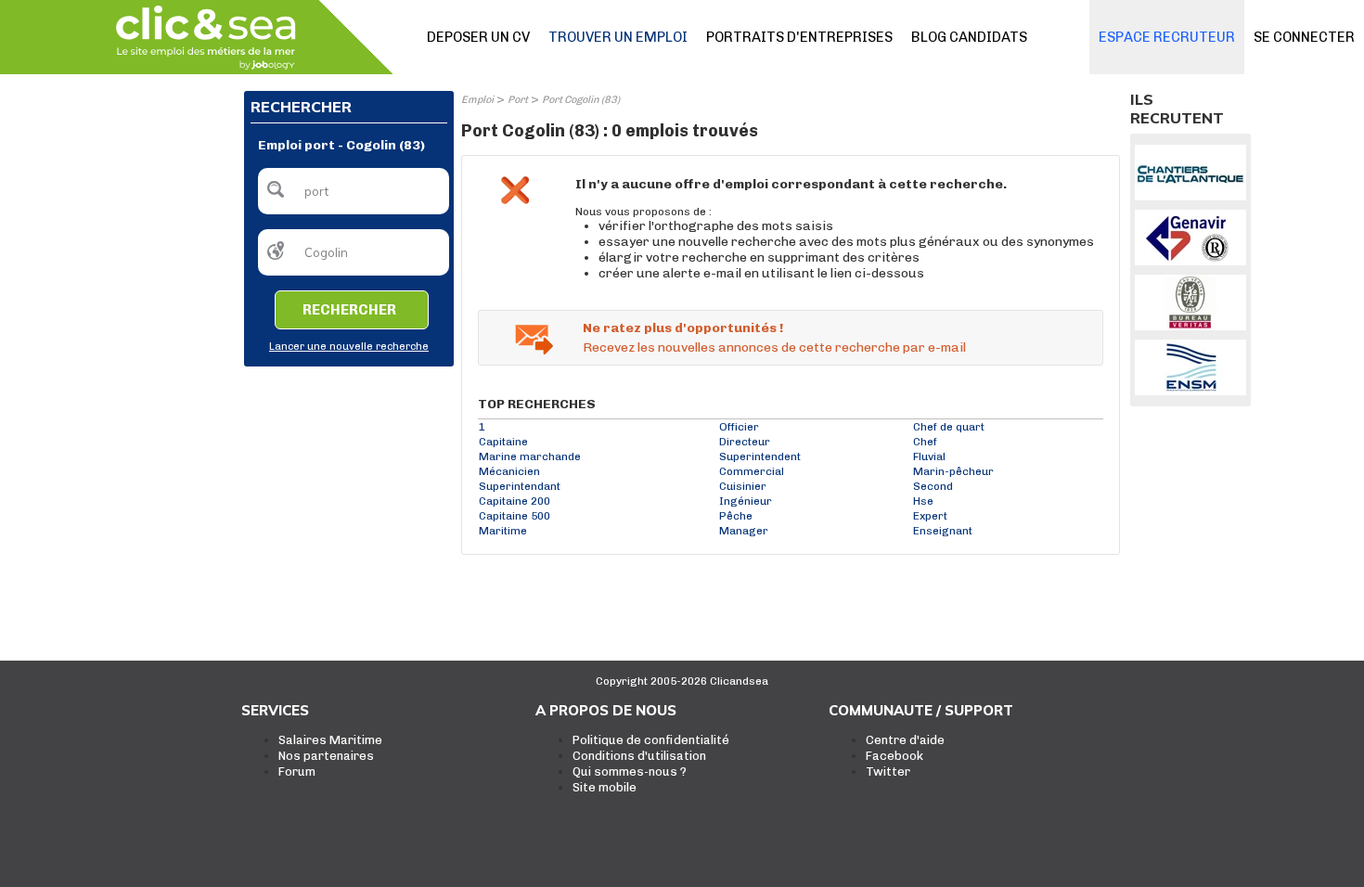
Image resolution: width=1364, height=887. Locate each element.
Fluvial (929, 456)
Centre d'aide (905, 740)
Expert (930, 515)
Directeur (744, 441)
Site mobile (605, 787)
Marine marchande (530, 456)
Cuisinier (742, 486)
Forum (296, 771)
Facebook (894, 756)
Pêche (736, 515)
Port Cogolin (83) (581, 100)
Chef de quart (948, 426)
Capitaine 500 (514, 515)
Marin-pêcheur (953, 471)
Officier (739, 426)
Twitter (888, 771)
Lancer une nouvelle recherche (349, 347)
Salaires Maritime (330, 740)
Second (933, 486)
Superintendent (760, 456)
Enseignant (942, 530)
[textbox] (353, 191)
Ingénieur (745, 501)
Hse (923, 501)
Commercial (751, 471)
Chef (925, 441)
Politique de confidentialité (651, 740)
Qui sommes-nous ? (630, 771)
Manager (743, 530)
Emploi (477, 100)
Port (518, 100)
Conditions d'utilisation (639, 756)
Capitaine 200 (514, 501)
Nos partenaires (326, 756)
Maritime (503, 530)
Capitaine (503, 441)
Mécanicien (509, 471)
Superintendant (519, 486)
